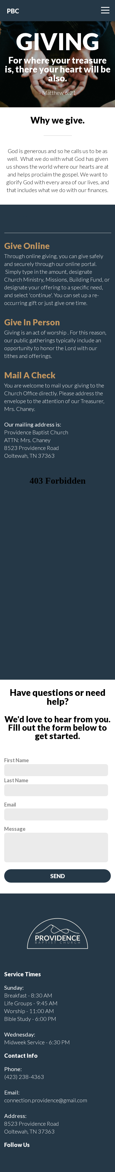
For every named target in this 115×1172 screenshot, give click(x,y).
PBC (13, 11)
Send (57, 876)
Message (14, 829)
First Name (16, 760)
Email (10, 804)
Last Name (16, 780)
